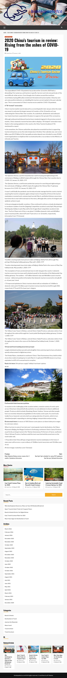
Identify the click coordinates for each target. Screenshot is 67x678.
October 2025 (9, 545)
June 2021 (8, 583)
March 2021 (8, 593)
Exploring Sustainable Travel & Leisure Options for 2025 (54, 484)
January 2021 (8, 599)
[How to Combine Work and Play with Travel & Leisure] (33, 474)
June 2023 (8, 564)
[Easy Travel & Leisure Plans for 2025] (13, 474)
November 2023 (9, 557)
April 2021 (8, 590)
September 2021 (9, 574)
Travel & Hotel (9, 628)
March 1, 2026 (8, 667)
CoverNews (41, 675)
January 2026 (8, 535)
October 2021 (9, 570)
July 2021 (7, 580)
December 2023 (9, 554)
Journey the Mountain (11, 622)
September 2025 (9, 548)
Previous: (17, 456)
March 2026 (8, 529)
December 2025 (9, 538)
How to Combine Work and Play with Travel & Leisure (32, 484)
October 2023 (9, 561)
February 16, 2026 (16, 487)
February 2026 (9, 532)
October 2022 (9, 567)
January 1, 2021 (17, 53)
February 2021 (9, 596)
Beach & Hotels (9, 615)
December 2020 (9, 602)
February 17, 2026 (34, 662)
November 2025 (9, 541)
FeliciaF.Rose (9, 53)
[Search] (62, 27)
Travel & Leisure (8, 36)
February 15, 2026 (58, 662)
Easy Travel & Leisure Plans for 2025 (13, 484)
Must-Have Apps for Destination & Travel (17, 518)
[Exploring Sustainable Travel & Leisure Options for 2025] (54, 474)
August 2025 (8, 551)
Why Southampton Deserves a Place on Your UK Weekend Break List (24, 506)
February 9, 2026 (37, 487)
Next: (48, 456)
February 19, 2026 (21, 662)
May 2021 (7, 586)
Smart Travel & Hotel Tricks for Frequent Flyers (18, 509)
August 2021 (8, 577)
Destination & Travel (11, 618)
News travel (8, 625)
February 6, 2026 (57, 487)
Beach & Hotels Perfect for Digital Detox (16, 512)
